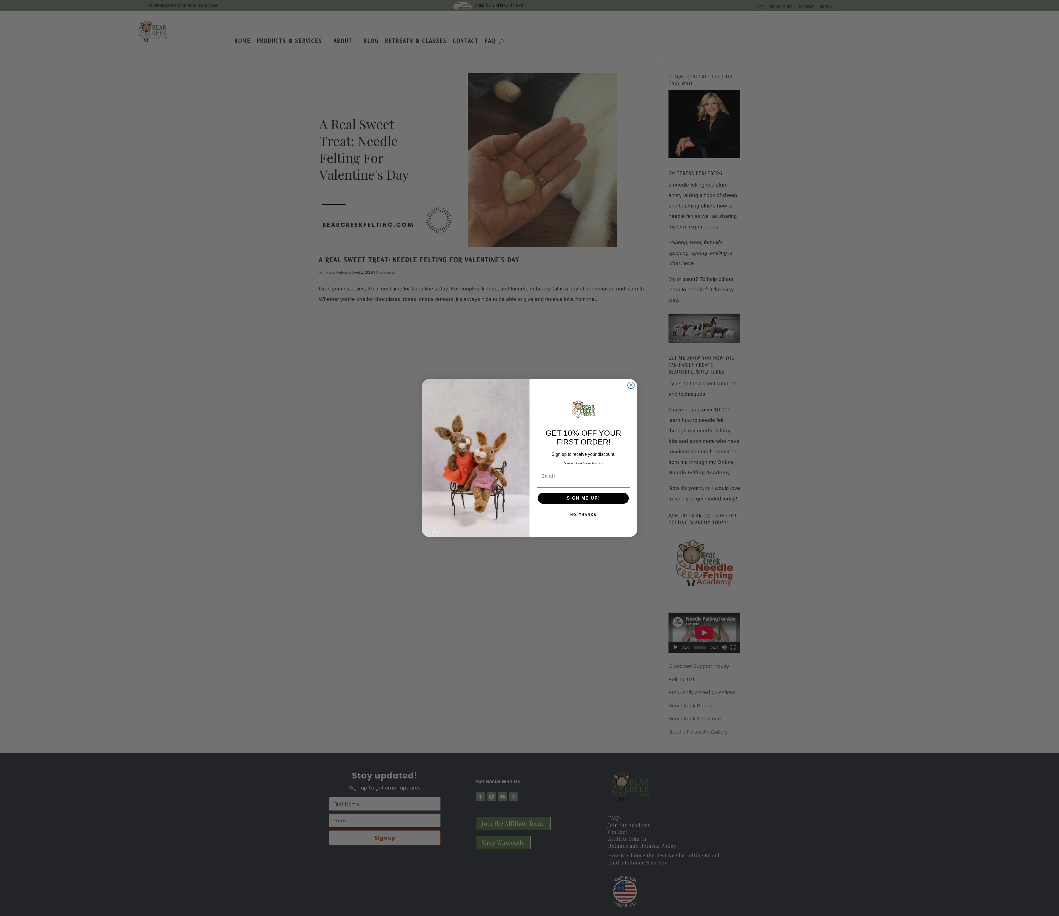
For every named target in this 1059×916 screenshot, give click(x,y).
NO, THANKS (583, 515)
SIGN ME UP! (583, 498)
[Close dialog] (631, 385)
